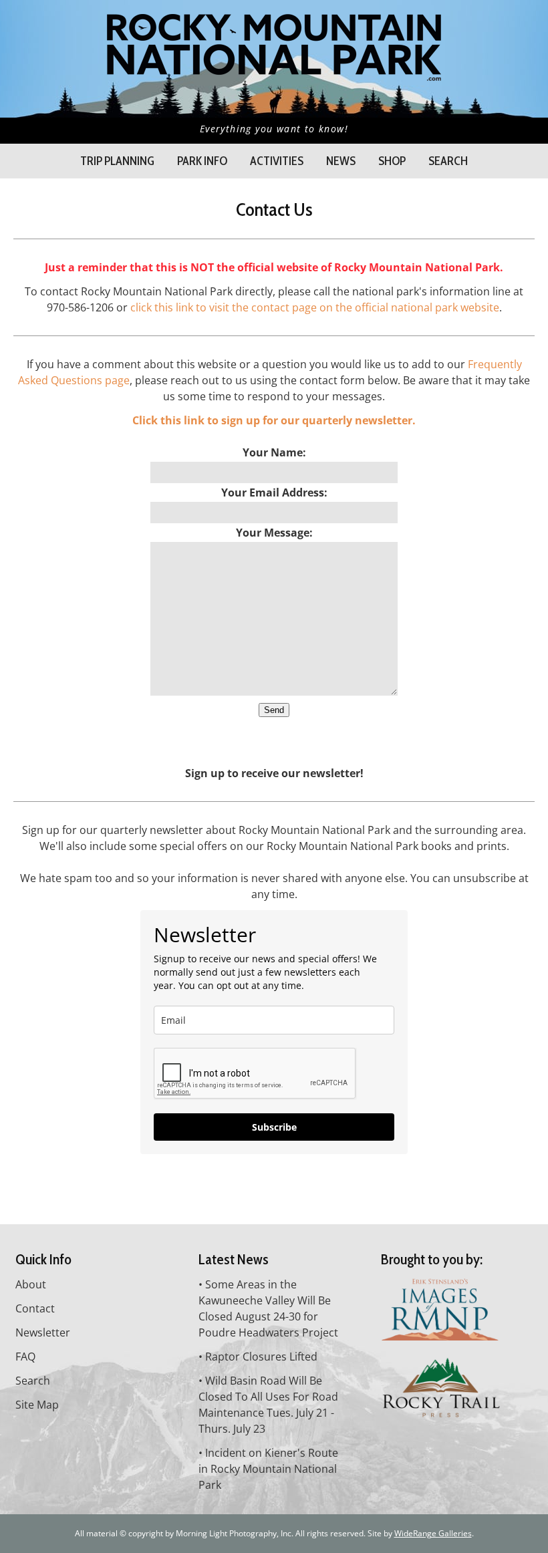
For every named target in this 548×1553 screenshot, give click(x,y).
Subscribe (274, 1127)
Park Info (202, 161)
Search (448, 161)
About (30, 1284)
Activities (276, 161)
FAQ (25, 1356)
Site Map (37, 1404)
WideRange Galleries (433, 1533)
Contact (35, 1308)
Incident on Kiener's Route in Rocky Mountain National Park (268, 1468)
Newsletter (42, 1332)
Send (274, 710)
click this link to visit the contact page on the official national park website (314, 307)
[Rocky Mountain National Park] (274, 73)
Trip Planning (117, 161)
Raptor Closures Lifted (261, 1356)
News (341, 161)
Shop (392, 161)
